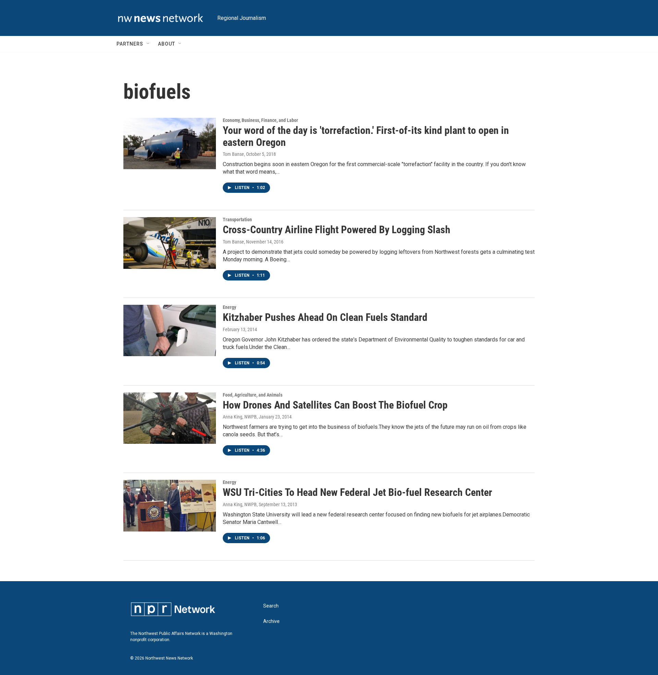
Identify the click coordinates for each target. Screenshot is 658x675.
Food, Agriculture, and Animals (252, 395)
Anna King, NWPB (240, 417)
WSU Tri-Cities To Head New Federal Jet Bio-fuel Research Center (357, 492)
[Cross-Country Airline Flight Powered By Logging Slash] (169, 242)
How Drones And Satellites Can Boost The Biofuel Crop (335, 405)
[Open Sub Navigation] (148, 44)
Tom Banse (233, 154)
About (166, 44)
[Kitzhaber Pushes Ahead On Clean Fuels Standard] (169, 330)
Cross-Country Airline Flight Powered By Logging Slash (336, 230)
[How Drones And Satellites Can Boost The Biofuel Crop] (169, 418)
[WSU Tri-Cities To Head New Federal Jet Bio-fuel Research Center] (169, 505)
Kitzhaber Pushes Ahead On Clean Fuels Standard (325, 317)
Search (271, 606)
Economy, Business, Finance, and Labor (260, 120)
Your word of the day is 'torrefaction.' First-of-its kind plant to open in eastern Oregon (366, 136)
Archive (271, 621)
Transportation (237, 219)
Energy (229, 307)
